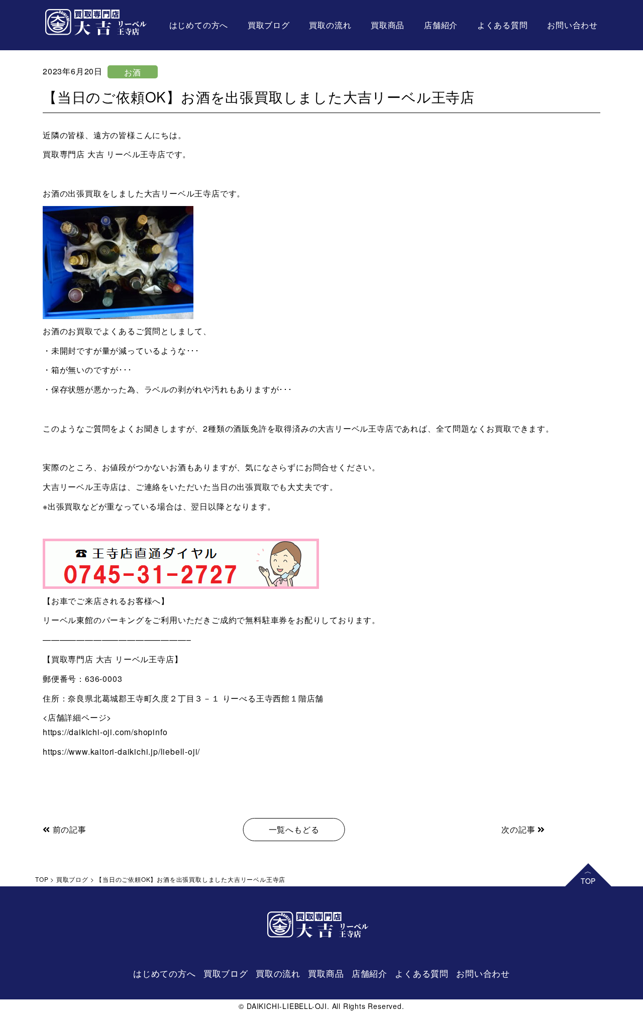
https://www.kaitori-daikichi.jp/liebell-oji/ (121, 751)
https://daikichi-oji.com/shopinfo (105, 732)
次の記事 (519, 829)
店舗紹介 (441, 25)
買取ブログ (269, 25)
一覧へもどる (294, 829)
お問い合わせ (572, 25)
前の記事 (68, 829)
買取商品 (387, 25)
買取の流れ (330, 25)
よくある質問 (502, 25)
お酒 (132, 72)
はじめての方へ (199, 25)
